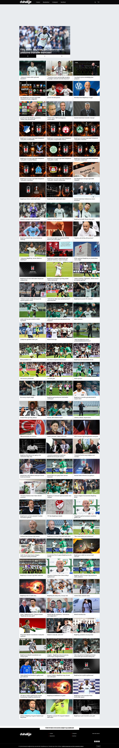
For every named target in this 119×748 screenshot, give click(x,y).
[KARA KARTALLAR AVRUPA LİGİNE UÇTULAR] (32, 310)
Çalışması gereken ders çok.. (29, 339)
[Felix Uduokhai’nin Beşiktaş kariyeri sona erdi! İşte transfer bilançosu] (86, 645)
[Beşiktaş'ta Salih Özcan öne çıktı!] (86, 210)
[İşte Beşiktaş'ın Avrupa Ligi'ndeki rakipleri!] (86, 169)
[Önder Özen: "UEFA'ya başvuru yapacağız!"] (59, 108)
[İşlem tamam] (86, 310)
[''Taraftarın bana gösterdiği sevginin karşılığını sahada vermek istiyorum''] (59, 68)
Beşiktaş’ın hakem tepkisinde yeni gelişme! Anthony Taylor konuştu (57, 259)
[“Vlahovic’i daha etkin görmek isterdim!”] (32, 68)
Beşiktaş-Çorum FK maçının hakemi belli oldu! (58, 716)
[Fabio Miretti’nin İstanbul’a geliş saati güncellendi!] (32, 666)
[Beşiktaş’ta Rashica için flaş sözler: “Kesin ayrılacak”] (59, 269)
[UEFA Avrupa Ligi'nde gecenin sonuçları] (86, 427)
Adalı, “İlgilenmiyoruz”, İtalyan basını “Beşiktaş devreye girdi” (31, 615)
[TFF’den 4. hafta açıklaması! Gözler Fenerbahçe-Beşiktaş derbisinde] (32, 686)
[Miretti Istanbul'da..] (86, 605)
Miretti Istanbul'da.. (80, 614)
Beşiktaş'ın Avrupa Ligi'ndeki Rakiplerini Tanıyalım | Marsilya (32, 179)
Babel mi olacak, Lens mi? (55, 634)
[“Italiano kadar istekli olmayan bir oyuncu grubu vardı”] (32, 289)
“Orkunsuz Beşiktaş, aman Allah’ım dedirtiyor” (31, 259)
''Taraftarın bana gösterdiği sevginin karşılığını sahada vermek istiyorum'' (58, 78)
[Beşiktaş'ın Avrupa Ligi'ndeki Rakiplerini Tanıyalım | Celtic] (59, 149)
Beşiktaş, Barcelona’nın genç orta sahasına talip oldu (30, 455)
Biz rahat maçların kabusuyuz (56, 359)
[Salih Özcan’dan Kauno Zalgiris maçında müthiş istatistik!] (32, 546)
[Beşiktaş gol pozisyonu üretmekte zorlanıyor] (59, 388)
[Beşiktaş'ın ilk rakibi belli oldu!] (59, 189)
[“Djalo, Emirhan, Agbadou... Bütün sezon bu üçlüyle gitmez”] (86, 269)
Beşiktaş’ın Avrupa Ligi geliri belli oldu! (59, 536)
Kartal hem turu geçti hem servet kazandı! (57, 476)
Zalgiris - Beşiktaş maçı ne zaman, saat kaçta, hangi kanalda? (58, 655)
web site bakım (96, 733)
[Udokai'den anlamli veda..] (86, 586)
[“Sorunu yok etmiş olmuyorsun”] (86, 228)
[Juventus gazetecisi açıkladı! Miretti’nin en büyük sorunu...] (59, 446)
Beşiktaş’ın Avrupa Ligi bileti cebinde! (31, 575)
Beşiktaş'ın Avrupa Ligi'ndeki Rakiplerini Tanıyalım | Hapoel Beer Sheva (59, 138)
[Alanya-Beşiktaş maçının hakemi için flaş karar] (32, 706)
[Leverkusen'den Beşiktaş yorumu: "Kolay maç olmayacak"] (32, 108)
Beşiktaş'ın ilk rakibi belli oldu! (56, 199)
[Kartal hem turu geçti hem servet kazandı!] (59, 466)
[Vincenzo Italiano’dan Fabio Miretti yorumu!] (32, 486)
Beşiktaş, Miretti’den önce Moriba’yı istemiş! (31, 238)
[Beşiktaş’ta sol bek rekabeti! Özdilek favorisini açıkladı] (32, 506)
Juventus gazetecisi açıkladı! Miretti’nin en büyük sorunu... (56, 455)
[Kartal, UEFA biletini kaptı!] (59, 408)
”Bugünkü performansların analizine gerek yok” (85, 516)
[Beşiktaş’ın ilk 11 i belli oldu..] (32, 586)
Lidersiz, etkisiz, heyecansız (82, 417)
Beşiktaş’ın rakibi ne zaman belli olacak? (84, 555)
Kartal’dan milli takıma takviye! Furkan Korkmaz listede (32, 476)
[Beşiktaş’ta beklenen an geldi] (59, 686)
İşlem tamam (78, 319)
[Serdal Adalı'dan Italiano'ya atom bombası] (86, 189)
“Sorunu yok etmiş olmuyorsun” (84, 238)
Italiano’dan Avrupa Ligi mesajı (30, 536)
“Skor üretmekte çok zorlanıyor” (84, 536)
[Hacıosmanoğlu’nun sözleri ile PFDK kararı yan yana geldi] (59, 228)
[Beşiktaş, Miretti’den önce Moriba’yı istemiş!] (32, 228)
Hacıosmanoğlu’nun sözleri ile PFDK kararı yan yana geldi (58, 238)
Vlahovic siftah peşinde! (54, 219)
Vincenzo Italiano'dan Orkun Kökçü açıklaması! (58, 576)
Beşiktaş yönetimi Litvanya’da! (83, 634)
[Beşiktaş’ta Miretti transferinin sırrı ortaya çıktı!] (32, 645)
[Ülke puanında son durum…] (32, 427)
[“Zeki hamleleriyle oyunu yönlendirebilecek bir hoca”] (86, 330)
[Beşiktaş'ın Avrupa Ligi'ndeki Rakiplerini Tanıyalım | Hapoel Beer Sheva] (59, 129)
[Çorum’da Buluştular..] (59, 88)
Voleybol (55, 2)
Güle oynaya (78, 378)
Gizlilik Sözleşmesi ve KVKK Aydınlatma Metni (72, 746)
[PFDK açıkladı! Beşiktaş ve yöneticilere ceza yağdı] (86, 249)
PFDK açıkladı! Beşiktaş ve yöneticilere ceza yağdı (86, 259)
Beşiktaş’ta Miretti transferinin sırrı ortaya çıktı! (30, 655)
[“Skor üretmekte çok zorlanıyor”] (86, 527)
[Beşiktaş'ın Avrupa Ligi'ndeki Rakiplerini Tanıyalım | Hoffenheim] (32, 129)
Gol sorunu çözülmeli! (27, 378)
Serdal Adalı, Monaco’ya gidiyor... (84, 475)
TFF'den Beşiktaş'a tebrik (54, 516)
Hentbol (63, 2)
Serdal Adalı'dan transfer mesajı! (84, 118)
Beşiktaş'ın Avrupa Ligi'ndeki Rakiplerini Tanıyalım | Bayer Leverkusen (59, 179)
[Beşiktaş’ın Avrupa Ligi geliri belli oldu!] (59, 527)
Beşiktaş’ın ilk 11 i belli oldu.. (28, 595)
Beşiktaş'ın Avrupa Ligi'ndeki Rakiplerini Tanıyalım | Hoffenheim (32, 138)
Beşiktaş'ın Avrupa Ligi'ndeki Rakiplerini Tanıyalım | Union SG (86, 159)
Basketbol (46, 2)
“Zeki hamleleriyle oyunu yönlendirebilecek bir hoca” (82, 340)
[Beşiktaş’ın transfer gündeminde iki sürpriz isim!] (86, 388)
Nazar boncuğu (52, 339)
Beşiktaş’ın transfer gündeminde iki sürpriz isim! (85, 398)
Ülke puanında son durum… (28, 436)
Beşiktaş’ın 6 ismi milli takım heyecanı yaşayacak (32, 279)
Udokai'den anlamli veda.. (82, 595)
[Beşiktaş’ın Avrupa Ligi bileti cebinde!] (32, 566)
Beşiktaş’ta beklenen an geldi (56, 695)
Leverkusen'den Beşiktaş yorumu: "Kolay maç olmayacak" (30, 118)
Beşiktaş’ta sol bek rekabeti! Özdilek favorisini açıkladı (31, 516)
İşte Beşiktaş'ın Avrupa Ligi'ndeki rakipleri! (84, 179)
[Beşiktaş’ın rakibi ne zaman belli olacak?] (86, 546)
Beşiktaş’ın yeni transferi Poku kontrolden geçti (83, 696)
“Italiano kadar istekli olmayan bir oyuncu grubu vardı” (30, 299)
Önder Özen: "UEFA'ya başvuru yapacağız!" (56, 118)
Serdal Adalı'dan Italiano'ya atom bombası (84, 199)
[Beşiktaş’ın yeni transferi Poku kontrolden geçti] (86, 686)
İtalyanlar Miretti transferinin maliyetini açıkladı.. (32, 635)
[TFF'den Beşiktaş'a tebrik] (59, 506)
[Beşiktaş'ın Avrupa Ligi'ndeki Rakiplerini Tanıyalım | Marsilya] (32, 169)
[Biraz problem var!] (32, 350)
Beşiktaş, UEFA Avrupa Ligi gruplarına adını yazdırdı (85, 576)
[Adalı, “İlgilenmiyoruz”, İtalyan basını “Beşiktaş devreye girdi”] (32, 605)
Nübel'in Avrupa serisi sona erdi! (30, 219)
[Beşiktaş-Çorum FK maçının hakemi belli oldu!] (59, 706)
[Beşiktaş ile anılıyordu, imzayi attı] (59, 586)
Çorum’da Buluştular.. (54, 97)
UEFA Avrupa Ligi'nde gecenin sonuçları (86, 436)
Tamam (98, 746)
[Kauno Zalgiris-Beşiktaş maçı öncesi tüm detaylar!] (59, 666)
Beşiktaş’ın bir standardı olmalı (83, 359)
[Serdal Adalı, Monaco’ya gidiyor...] (86, 466)
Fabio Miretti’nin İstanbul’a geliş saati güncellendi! (31, 676)
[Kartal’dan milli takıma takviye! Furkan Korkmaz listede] (32, 466)
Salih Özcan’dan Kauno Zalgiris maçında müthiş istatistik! (29, 555)
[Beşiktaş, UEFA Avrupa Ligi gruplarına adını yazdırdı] (86, 566)
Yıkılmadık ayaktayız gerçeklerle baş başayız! (58, 319)
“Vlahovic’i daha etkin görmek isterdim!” (29, 78)
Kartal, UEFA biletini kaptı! (55, 417)
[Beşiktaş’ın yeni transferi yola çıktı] (86, 706)
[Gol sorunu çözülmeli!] (32, 369)
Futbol (38, 2)
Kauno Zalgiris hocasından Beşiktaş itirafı (85, 496)
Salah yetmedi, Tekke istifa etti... (57, 436)
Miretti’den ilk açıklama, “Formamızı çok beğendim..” (58, 615)
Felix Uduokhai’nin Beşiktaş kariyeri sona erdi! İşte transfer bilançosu (84, 655)
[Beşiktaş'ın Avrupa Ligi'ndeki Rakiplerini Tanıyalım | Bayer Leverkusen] (59, 169)
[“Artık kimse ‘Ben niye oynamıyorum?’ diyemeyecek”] (59, 289)
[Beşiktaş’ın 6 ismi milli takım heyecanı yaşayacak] (32, 269)
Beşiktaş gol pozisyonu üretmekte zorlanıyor (57, 398)
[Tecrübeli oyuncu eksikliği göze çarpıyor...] (86, 68)
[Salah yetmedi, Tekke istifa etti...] (59, 427)
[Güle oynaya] (86, 369)
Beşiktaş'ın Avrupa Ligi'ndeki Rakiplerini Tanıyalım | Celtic (59, 159)
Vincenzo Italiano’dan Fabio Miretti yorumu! (31, 496)
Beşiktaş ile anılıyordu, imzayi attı (57, 595)
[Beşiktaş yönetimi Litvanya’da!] (86, 625)
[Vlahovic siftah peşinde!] (59, 210)
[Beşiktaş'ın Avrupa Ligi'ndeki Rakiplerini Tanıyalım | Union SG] (86, 149)
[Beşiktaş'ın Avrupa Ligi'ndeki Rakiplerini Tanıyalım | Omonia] (86, 129)
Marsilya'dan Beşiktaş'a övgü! (83, 97)
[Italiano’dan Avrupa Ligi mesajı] (32, 527)
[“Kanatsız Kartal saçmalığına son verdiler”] (86, 446)
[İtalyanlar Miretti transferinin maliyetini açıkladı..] (32, 625)
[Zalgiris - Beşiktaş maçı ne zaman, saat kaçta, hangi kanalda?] (59, 645)
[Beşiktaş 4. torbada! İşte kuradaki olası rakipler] (59, 486)
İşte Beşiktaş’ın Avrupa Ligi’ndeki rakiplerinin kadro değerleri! (30, 98)
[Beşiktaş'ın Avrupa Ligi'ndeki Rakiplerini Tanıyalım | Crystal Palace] (32, 149)
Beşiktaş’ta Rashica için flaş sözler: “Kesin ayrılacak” (58, 279)
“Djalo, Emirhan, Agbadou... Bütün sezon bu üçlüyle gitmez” (86, 279)
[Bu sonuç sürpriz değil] (32, 388)
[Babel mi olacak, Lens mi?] (59, 625)
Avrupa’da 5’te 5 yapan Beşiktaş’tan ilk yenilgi (59, 555)
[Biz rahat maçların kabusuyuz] (59, 350)
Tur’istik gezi (51, 378)
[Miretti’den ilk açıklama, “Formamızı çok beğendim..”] (59, 605)
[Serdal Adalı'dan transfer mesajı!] (86, 108)
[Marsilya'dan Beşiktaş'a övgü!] (86, 88)
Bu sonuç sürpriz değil (27, 397)
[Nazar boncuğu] (59, 330)
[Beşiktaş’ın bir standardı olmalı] (86, 350)
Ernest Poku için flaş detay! (28, 417)
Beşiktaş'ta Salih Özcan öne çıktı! (84, 219)
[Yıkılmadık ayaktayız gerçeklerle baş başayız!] (59, 310)
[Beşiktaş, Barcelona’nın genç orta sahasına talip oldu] (32, 446)
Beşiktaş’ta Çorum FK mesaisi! (83, 299)
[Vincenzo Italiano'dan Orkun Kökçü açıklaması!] (59, 566)
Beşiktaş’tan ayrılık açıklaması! (83, 675)
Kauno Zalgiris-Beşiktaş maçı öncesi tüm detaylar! (58, 676)
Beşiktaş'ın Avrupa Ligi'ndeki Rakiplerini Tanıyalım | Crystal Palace (32, 159)
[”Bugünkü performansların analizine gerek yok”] (86, 506)
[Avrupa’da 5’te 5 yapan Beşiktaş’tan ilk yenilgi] (59, 546)
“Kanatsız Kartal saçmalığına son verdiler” (84, 455)
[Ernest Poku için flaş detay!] (32, 408)
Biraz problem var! (25, 359)
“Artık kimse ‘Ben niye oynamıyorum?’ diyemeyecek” (58, 299)
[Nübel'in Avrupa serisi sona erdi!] (32, 210)
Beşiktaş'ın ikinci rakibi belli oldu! (30, 199)
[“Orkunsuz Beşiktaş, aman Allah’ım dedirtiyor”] (32, 249)
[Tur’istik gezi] (59, 369)
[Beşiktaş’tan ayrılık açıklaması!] (86, 666)
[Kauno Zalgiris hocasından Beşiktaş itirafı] (86, 486)
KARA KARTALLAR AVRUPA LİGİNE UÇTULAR (30, 319)
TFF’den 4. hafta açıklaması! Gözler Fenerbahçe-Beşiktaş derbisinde (31, 696)
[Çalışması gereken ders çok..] (32, 330)
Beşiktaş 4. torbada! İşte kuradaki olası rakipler (59, 496)
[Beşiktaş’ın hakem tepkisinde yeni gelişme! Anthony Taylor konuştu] (59, 249)
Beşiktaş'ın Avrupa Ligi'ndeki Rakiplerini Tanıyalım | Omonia (86, 138)
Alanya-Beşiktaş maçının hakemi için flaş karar (31, 716)
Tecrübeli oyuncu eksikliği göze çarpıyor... (83, 78)
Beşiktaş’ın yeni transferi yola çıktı (84, 716)
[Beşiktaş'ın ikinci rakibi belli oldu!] (32, 189)
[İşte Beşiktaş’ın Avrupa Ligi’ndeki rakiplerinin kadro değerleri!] (32, 88)
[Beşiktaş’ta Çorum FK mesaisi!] (86, 289)
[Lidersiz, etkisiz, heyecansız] (86, 408)
